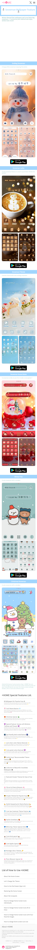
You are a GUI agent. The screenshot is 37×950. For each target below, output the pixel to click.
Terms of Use (28, 941)
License (22, 942)
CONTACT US (8, 941)
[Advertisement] (18, 42)
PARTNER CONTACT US (18, 941)
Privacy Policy (16, 942)
